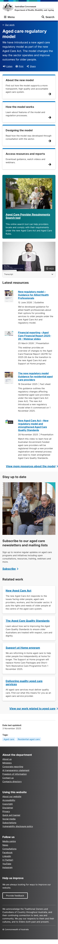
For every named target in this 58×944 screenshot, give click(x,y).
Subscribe (9, 568)
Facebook (7, 852)
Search (49, 17)
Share (33, 66)
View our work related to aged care (32, 708)
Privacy (6, 811)
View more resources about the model (30, 466)
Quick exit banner (11, 815)
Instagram (7, 867)
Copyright (7, 804)
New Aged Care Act (18, 590)
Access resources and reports (25, 153)
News (5, 845)
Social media (8, 819)
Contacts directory (12, 781)
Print (21, 66)
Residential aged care (29, 739)
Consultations (9, 848)
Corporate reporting (12, 766)
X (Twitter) (7, 860)
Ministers (7, 762)
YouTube (6, 863)
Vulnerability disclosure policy (17, 826)
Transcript (8, 274)
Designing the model (19, 130)
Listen (9, 66)
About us (7, 759)
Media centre (9, 841)
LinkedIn (6, 856)
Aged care (9, 739)
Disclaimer (7, 807)
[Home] (28, 7)
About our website (11, 796)
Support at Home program (23, 647)
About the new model (20, 80)
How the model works (20, 106)
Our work (10, 24)
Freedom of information (14, 774)
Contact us (8, 777)
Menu (11, 17)
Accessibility (8, 800)
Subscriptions (9, 822)
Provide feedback (15, 895)
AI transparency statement (15, 770)
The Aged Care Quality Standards (28, 620)
